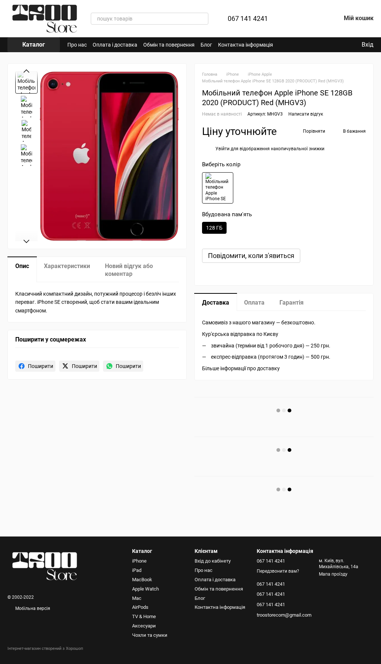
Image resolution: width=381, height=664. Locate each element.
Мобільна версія (32, 608)
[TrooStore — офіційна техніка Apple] (44, 566)
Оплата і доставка (115, 45)
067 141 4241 (248, 18)
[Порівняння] (296, 19)
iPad (136, 570)
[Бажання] (315, 19)
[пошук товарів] (202, 19)
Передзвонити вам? (278, 571)
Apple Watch (145, 589)
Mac (136, 598)
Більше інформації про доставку (241, 368)
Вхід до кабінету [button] (213, 561)
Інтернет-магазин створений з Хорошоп (45, 648)
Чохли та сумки (149, 635)
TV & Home (144, 616)
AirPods (140, 607)
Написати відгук (305, 114)
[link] (35, 366)
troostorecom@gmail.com (284, 615)
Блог (206, 45)
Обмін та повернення (169, 45)
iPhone (139, 561)
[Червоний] (217, 188)
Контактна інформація (245, 45)
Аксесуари (144, 626)
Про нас (77, 45)
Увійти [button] (222, 148)
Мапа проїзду (333, 574)
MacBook (142, 579)
